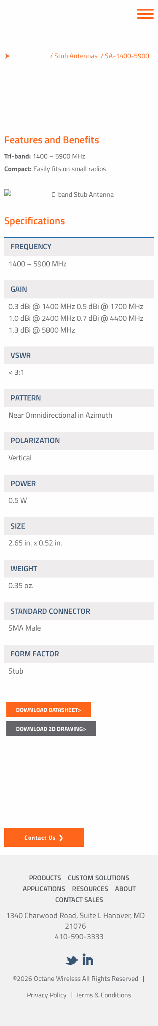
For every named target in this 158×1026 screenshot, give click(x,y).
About (125, 889)
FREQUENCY (31, 246)
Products (45, 878)
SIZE (18, 526)
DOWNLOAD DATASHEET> (48, 709)
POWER (23, 483)
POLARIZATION (35, 440)
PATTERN (26, 397)
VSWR (21, 355)
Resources (90, 889)
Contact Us (40, 837)
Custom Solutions (98, 878)
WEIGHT (24, 568)
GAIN (19, 289)
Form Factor (35, 653)
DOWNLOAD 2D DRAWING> (51, 728)
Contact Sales (79, 899)
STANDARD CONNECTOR (50, 611)
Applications (44, 889)
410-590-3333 (79, 936)
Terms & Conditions (103, 995)
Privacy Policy (47, 995)
